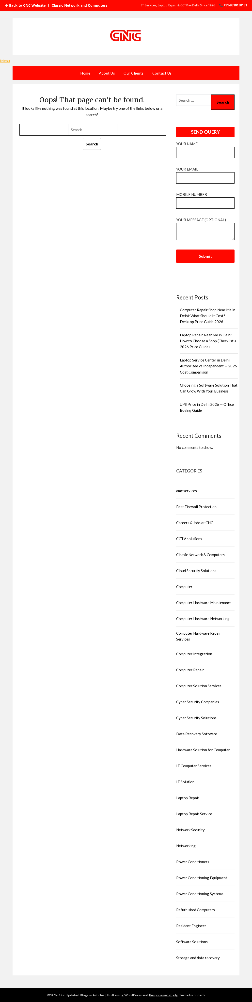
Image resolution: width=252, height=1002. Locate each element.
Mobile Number (191, 194)
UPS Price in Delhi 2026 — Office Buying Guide (207, 407)
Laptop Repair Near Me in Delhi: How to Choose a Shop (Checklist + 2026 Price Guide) (208, 341)
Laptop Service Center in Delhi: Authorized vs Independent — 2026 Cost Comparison (208, 366)
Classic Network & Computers (200, 554)
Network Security (190, 830)
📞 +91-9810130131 (233, 5)
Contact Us (162, 73)
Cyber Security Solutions (196, 718)
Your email (187, 169)
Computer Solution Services (198, 686)
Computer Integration (194, 654)
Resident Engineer (191, 926)
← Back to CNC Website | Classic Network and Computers (56, 5)
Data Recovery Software (196, 734)
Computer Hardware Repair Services (198, 636)
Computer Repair (190, 670)
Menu (5, 60)
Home (85, 73)
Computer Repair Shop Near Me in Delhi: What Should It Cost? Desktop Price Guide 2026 (207, 316)
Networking (186, 846)
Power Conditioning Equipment (201, 878)
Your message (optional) (201, 220)
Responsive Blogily (163, 995)
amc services (186, 490)
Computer (184, 586)
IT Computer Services (193, 766)
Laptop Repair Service (194, 814)
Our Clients (134, 73)
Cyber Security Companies (197, 702)
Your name (187, 143)
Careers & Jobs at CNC (194, 522)
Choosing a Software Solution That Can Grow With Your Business (208, 388)
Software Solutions (192, 941)
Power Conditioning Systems (199, 894)
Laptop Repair (187, 798)
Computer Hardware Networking (203, 618)
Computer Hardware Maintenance (204, 602)
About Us (107, 73)
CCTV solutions (189, 538)
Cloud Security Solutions (196, 570)
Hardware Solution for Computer (203, 750)
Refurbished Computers (195, 910)
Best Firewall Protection (196, 506)
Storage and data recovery (198, 957)
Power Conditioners (192, 862)
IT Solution (185, 782)
